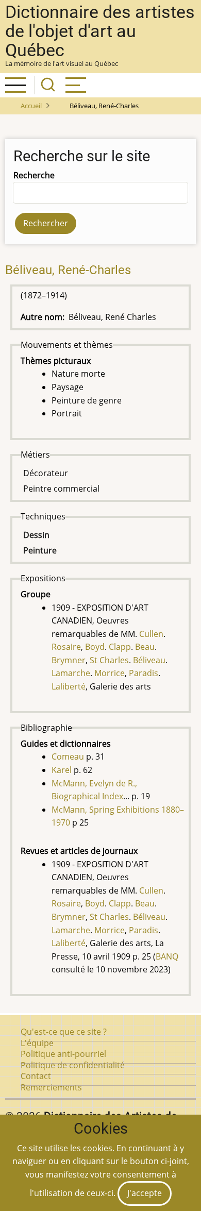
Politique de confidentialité (73, 1065)
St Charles (109, 660)
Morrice (109, 673)
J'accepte (144, 1193)
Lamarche (71, 673)
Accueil (31, 105)
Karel (62, 770)
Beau (145, 646)
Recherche (34, 175)
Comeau (68, 756)
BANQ (167, 956)
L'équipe (37, 1043)
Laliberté (69, 686)
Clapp (120, 646)
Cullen (151, 634)
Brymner (69, 660)
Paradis (143, 673)
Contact (36, 1076)
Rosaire (66, 646)
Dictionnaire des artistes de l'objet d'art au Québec (100, 31)
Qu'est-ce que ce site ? (64, 1031)
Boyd (95, 646)
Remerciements (51, 1087)
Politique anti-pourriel (63, 1053)
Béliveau (149, 660)
